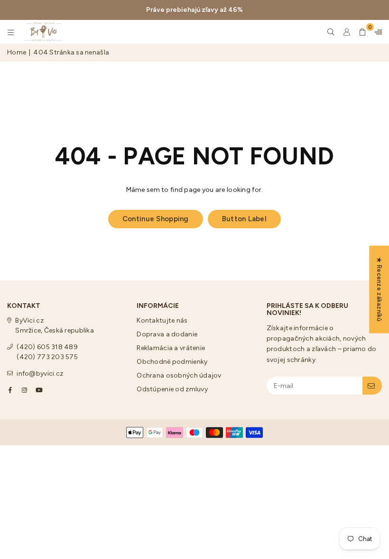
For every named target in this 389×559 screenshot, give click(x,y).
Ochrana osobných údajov (179, 375)
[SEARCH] (331, 32)
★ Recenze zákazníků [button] (379, 289)
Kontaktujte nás (162, 320)
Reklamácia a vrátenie (171, 348)
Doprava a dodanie (167, 334)
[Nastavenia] (376, 32)
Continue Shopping (155, 219)
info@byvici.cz (40, 374)
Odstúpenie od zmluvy (172, 389)
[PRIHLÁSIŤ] (372, 386)
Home (16, 52)
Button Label (244, 219)
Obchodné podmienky (172, 362)
